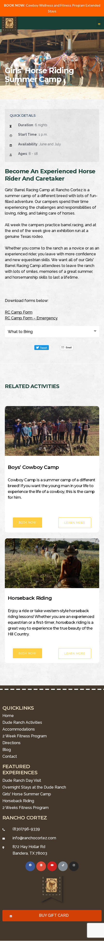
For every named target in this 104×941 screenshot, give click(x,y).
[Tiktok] (63, 866)
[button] (99, 23)
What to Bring (20, 331)
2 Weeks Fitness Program (25, 807)
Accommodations (18, 729)
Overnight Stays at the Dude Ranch (34, 787)
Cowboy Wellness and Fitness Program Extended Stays (52, 8)
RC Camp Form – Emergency (31, 318)
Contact (9, 756)
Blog (6, 749)
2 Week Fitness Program (24, 736)
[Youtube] (52, 866)
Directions (11, 743)
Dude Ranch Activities (22, 722)
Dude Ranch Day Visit (21, 780)
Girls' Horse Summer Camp (26, 794)
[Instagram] (74, 866)
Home (8, 715)
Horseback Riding (18, 801)
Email (68, 347)
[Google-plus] (41, 866)
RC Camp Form (18, 312)
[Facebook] (30, 866)
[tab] (52, 332)
